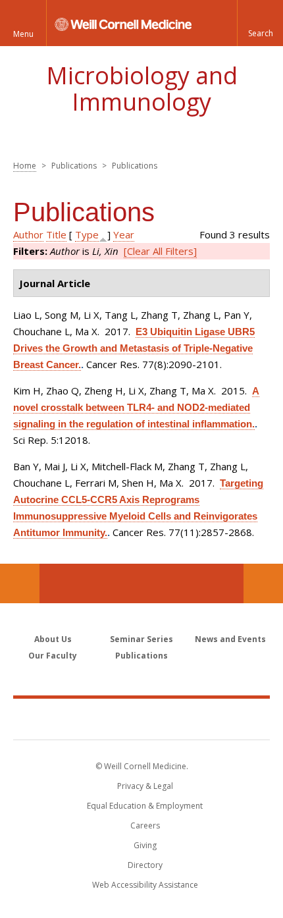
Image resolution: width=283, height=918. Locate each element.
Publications (141, 655)
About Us (53, 639)
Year (123, 234)
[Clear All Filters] (160, 250)
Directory (145, 865)
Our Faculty (52, 655)
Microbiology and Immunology (142, 88)
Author (28, 234)
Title (56, 234)
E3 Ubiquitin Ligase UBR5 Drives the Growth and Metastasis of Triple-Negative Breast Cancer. (134, 348)
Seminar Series (141, 639)
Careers (145, 825)
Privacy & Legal (145, 786)
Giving (145, 845)
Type (87, 234)
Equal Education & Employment (145, 805)
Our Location (19, 583)
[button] (260, 23)
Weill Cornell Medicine (141, 718)
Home (24, 165)
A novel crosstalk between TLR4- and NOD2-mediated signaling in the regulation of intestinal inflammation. (136, 407)
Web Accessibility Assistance (145, 884)
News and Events (230, 639)
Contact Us (263, 583)
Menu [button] (23, 34)
